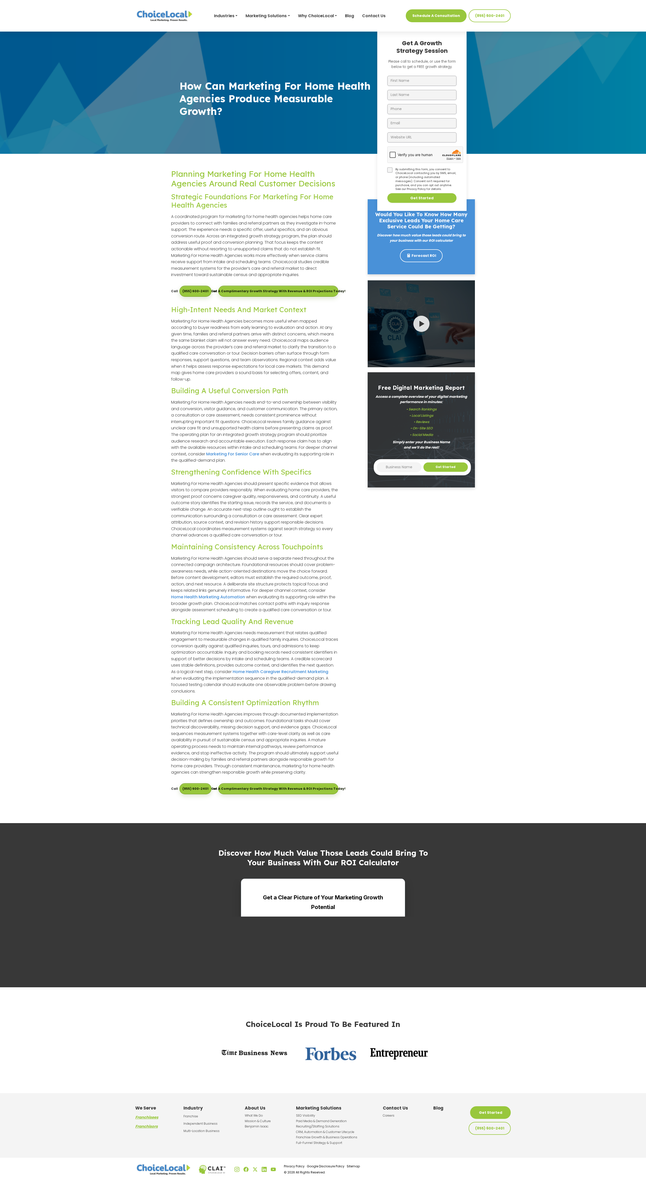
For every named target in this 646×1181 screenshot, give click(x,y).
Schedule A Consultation (436, 15)
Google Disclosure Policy (325, 1166)
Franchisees (146, 1117)
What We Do (254, 1115)
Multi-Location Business (201, 1131)
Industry (193, 1108)
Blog (349, 16)
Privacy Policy (416, 189)
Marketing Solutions (266, 16)
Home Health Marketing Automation (208, 597)
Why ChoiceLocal (316, 16)
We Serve (145, 1108)
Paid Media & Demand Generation (321, 1121)
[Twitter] (255, 1169)
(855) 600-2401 (489, 15)
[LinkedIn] (264, 1169)
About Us (255, 1108)
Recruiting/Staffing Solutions (317, 1126)
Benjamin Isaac (256, 1126)
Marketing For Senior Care (232, 454)
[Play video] (421, 324)
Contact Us (374, 16)
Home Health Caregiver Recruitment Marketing (280, 672)
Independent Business (200, 1123)
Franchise (190, 1116)
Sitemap (353, 1166)
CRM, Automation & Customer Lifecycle (325, 1132)
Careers (388, 1115)
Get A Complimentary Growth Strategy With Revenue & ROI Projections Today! (278, 291)
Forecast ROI (424, 255)
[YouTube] (273, 1169)
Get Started (422, 198)
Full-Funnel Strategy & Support (319, 1143)
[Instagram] (236, 1169)
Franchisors (146, 1126)
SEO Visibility (305, 1115)
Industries (224, 16)
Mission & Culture (258, 1121)
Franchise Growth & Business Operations (326, 1137)
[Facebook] (246, 1169)
